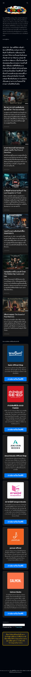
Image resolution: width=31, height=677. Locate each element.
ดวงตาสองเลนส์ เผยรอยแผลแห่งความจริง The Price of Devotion (14, 150)
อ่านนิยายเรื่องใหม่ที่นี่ (15, 379)
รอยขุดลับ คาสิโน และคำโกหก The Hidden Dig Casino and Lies (15, 274)
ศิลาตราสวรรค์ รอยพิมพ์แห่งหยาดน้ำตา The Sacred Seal (14, 108)
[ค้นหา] (27, 2)
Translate (18, 627)
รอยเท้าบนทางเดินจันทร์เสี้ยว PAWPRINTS (14, 232)
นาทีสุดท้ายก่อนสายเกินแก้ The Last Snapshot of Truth (15, 192)
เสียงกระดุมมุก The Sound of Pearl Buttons (14, 315)
